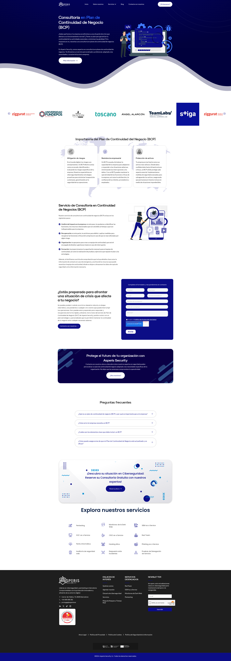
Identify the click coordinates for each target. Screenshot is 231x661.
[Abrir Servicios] (115, 4)
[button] (9, 113)
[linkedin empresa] (60, 606)
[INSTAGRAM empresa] (70, 606)
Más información (69, 61)
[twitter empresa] (63, 606)
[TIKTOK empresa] (67, 606)
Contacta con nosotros (68, 326)
